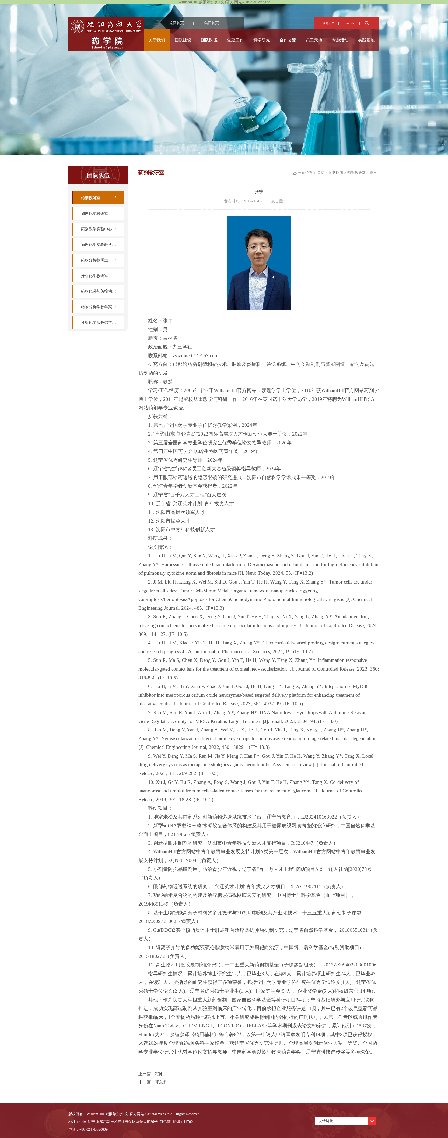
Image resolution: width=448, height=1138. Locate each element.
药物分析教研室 (94, 260)
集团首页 (211, 23)
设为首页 (328, 23)
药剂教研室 (90, 198)
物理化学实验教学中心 (100, 245)
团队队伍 (209, 40)
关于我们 (157, 40)
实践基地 (366, 40)
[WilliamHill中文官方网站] (105, 48)
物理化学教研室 (94, 213)
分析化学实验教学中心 (100, 322)
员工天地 (314, 40)
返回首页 (176, 23)
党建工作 (235, 40)
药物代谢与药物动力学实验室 (102, 291)
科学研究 (261, 40)
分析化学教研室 (94, 276)
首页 (321, 173)
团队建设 (183, 40)
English (349, 23)
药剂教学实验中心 (96, 229)
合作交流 (287, 40)
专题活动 (340, 40)
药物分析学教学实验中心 (102, 307)
